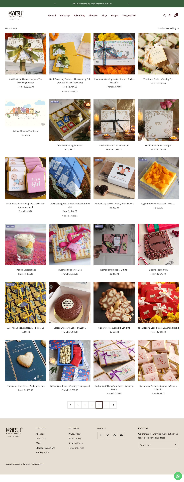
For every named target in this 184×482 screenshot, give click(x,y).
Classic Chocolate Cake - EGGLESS (70, 327)
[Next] (113, 404)
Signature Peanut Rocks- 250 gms (114, 327)
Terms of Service (76, 447)
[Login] (170, 15)
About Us (93, 15)
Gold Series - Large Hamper (70, 145)
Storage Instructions (45, 447)
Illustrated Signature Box (70, 269)
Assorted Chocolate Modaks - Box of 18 (25, 327)
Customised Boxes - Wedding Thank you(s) (70, 385)
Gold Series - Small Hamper (158, 145)
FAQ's (38, 443)
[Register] (175, 445)
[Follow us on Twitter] (107, 435)
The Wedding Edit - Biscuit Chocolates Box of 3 (70, 205)
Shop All (52, 15)
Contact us (41, 438)
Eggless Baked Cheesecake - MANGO (158, 203)
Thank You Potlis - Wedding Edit (158, 79)
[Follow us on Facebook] (100, 435)
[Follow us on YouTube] (121, 435)
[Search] (164, 15)
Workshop (65, 15)
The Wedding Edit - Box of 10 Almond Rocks (158, 327)
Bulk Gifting (79, 15)
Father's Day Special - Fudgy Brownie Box (114, 203)
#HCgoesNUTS (129, 15)
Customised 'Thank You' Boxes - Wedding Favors (114, 387)
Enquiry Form (42, 452)
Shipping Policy (75, 443)
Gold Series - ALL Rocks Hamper (114, 145)
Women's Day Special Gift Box (114, 269)
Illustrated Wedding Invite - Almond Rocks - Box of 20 (114, 81)
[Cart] (175, 15)
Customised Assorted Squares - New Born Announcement (25, 205)
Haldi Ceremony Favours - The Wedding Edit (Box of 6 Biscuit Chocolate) (69, 81)
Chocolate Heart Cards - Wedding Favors (25, 385)
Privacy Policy (74, 433)
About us (40, 433)
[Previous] (70, 404)
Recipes (115, 15)
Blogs (104, 15)
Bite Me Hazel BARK (158, 269)
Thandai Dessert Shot (26, 269)
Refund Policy (74, 438)
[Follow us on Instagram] (114, 435)
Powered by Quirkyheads (33, 464)
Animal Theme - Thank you (25, 131)
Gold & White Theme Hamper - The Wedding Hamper (25, 81)
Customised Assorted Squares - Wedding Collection (158, 387)
